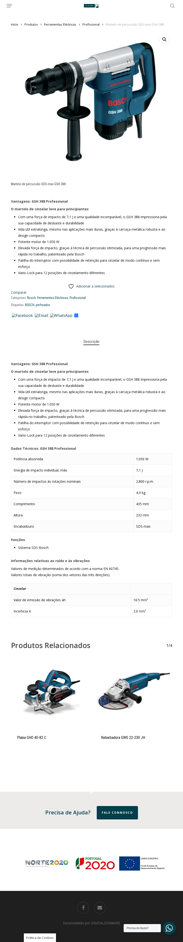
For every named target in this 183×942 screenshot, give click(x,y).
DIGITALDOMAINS (105, 923)
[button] (9, 5)
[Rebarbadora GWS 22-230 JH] (133, 694)
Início (14, 24)
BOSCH (29, 305)
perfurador (43, 305)
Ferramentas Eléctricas (60, 24)
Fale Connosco (117, 813)
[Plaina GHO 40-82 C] (49, 694)
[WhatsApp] (61, 316)
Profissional (91, 24)
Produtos (31, 24)
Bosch (31, 298)
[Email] (41, 316)
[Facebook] (22, 316)
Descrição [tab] (91, 341)
